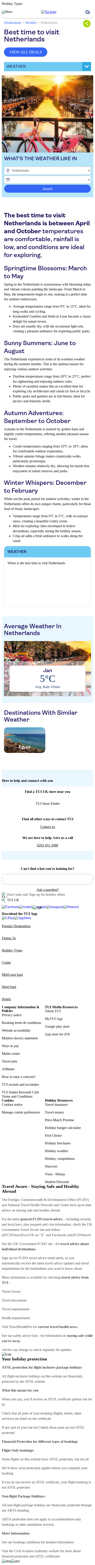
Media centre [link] (11, 1053)
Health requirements (16, 1318)
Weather (31, 22)
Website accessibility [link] (16, 1030)
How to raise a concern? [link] (19, 1077)
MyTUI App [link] (54, 1019)
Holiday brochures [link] (58, 1143)
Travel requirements (15, 1309)
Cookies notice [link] (12, 1104)
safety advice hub (25, 1335)
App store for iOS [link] (57, 1034)
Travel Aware (11, 1291)
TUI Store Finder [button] (48, 803)
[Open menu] (7, 12)
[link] (48, 12)
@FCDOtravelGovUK (18, 1235)
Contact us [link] (47, 827)
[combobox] (47, 879)
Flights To (9, 938)
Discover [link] (51, 1166)
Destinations (12, 22)
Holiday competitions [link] (60, 1159)
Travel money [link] (54, 1112)
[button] (89, 11)
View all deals (25, 52)
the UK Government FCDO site (30, 1244)
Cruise (6, 962)
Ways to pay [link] (10, 1046)
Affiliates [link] (8, 1069)
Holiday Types (12, 950)
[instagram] (54, 907)
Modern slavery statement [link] (20, 1038)
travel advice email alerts (46, 1258)
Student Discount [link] (57, 1182)
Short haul (9, 987)
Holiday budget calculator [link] (63, 1128)
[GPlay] (8, 918)
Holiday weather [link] (56, 1151)
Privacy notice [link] (12, 1015)
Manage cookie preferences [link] (21, 1112)
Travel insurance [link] (56, 1104)
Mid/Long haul (12, 974)
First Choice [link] (53, 1135)
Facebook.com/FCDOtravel (71, 1235)
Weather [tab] (16, 66)
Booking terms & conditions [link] (21, 1023)
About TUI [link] (53, 1011)
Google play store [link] (57, 1026)
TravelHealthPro (20, 1327)
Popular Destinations (16, 926)
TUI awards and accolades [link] (20, 1084)
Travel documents (14, 1300)
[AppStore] (22, 918)
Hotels (6, 999)
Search (47, 189)
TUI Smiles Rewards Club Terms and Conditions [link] (20, 1094)
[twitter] (25, 907)
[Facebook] (10, 907)
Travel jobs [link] (9, 1061)
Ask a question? (47, 890)
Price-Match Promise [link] (59, 1120)
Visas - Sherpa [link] (55, 1174)
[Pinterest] (71, 907)
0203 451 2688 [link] (47, 845)
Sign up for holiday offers (47, 894)
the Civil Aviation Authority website (34, 1551)
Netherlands (49, 22)
